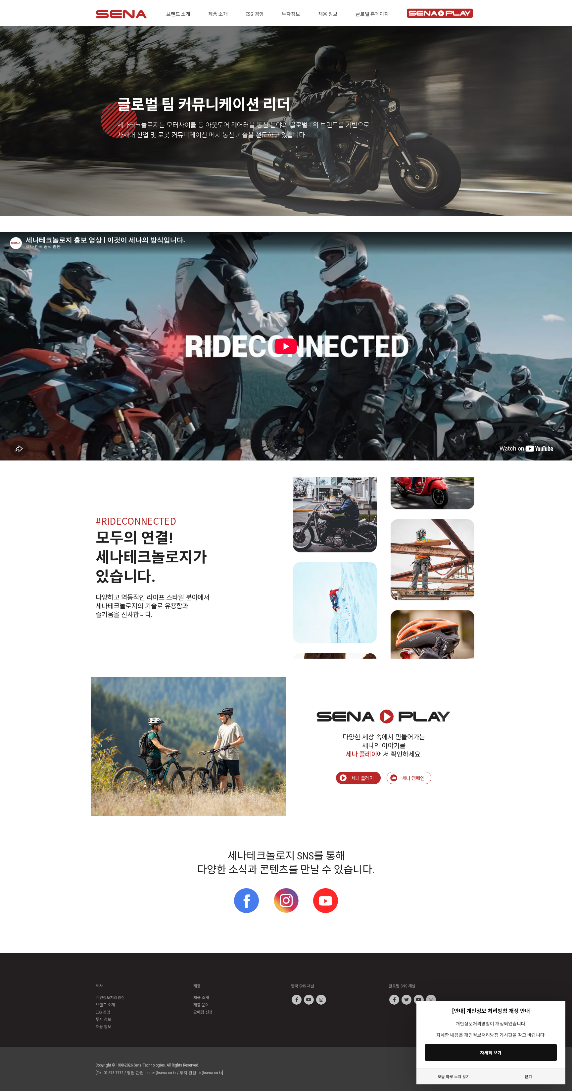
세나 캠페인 (413, 777)
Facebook (297, 1000)
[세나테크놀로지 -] (121, 14)
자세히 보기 (490, 1052)
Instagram (321, 1000)
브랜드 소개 (105, 1005)
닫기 (528, 1076)
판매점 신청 (203, 1012)
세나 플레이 (362, 777)
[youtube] (325, 900)
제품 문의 (201, 1005)
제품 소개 (201, 997)
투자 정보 (103, 1019)
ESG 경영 (103, 1012)
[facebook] (246, 900)
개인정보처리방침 (110, 997)
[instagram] (286, 900)
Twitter (406, 1000)
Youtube (309, 1000)
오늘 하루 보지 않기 (454, 1076)
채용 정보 (103, 1027)
